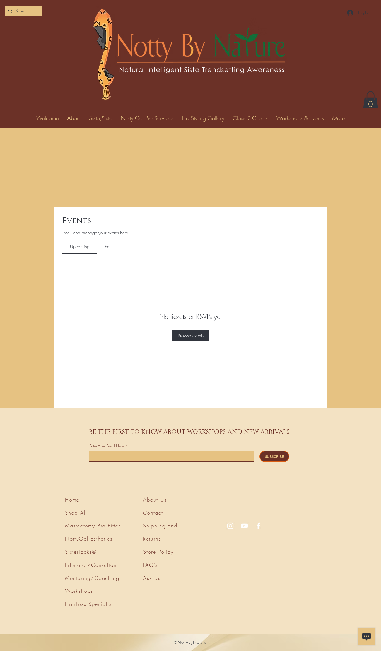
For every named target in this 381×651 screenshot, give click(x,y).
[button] (370, 100)
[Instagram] (230, 526)
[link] (80, 246)
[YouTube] (244, 526)
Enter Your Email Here (106, 446)
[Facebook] (258, 526)
